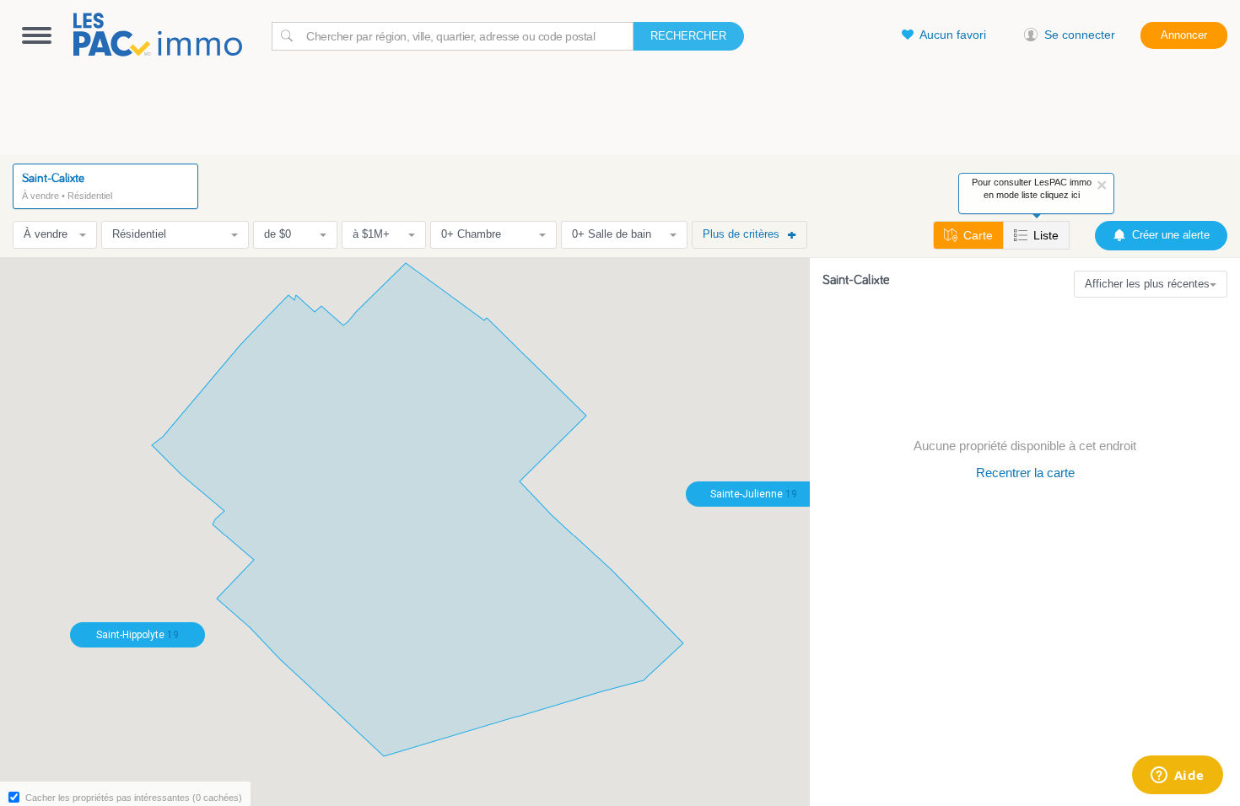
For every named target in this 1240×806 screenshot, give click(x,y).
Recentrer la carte (1025, 472)
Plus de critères (741, 234)
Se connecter (1079, 34)
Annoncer (1184, 35)
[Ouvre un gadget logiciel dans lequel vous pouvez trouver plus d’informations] (1177, 776)
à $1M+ (371, 234)
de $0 (277, 234)
